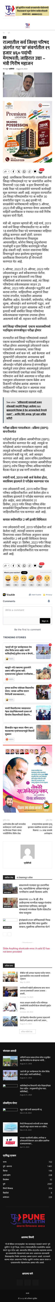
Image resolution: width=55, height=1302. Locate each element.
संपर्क (27, 1293)
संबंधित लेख (9, 877)
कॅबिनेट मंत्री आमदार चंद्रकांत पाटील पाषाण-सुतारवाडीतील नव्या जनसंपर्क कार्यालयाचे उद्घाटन (35, 976)
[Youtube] (35, 1282)
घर (4, 32)
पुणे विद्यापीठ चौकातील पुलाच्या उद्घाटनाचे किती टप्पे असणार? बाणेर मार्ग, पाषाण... (35, 1019)
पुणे (9, 32)
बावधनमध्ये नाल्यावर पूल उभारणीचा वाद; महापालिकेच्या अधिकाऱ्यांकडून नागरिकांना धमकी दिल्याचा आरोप (34, 888)
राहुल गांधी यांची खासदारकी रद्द (31, 1109)
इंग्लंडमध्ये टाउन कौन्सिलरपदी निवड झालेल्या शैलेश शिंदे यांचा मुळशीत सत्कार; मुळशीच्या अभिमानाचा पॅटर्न (34, 923)
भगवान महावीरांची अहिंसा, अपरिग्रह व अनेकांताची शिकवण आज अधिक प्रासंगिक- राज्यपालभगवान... (35, 1140)
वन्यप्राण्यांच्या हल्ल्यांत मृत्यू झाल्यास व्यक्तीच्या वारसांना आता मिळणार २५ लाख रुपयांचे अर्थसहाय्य (40, 829)
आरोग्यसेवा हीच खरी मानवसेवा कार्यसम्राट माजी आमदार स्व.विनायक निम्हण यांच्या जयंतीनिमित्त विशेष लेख (14, 829)
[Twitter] (28, 1282)
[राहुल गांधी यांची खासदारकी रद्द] (10, 1113)
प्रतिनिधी (11, 69)
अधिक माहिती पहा (26, 1031)
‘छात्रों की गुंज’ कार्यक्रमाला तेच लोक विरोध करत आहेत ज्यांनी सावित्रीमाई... (35, 1073)
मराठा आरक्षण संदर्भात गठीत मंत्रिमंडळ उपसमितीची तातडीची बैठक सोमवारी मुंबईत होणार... (35, 1005)
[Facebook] (20, 1282)
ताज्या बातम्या (7, 892)
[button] (51, 26)
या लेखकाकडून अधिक (25, 877)
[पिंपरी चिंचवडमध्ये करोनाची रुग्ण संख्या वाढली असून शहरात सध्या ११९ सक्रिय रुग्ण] (10, 1127)
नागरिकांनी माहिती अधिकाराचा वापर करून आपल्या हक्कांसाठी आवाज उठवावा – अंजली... (35, 990)
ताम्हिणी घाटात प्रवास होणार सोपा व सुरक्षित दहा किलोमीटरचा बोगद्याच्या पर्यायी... (35, 1059)
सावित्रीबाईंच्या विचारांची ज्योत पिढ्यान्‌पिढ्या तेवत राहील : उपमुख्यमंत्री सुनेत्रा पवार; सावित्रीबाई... (35, 1088)
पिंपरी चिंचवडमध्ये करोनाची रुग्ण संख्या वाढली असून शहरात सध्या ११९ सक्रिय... (34, 1125)
